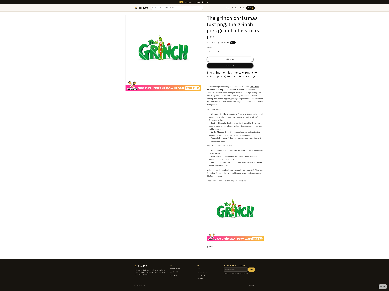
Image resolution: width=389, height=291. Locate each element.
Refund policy (201, 275)
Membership (174, 272)
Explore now (205, 2)
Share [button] (211, 247)
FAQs (198, 268)
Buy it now (230, 65)
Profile (234, 8)
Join (251, 269)
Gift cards (173, 275)
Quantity (209, 47)
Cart (250, 8)
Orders (228, 8)
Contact (200, 278)
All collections (175, 268)
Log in (242, 8)
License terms (202, 272)
